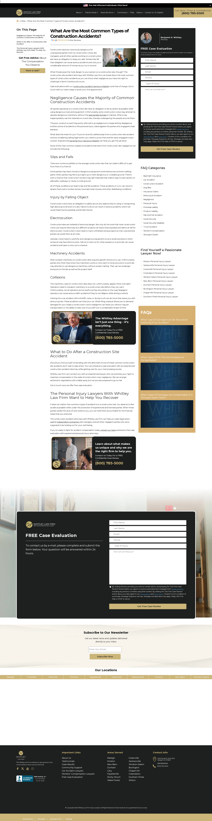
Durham (111, 767)
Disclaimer (41, 819)
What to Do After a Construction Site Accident (32, 43)
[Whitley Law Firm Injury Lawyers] (28, 12)
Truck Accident (150, 227)
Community (122, 13)
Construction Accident (153, 184)
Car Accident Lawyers (72, 771)
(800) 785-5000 (193, 13)
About (78, 13)
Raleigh (111, 758)
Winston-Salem (136, 764)
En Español (159, 13)
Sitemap (69, 819)
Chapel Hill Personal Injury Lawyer (158, 293)
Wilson (132, 780)
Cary (109, 771)
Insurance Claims (150, 192)
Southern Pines (136, 777)
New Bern (112, 764)
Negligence (148, 199)
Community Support (72, 767)
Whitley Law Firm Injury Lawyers (89, 808)
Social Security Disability (153, 223)
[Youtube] (27, 769)
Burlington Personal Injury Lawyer (158, 289)
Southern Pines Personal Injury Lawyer (160, 297)
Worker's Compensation (154, 231)
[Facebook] (17, 769)
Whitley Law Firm (182, 129)
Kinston (111, 761)
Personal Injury (150, 203)
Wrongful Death (150, 235)
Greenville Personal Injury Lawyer (158, 269)
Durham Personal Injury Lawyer (157, 285)
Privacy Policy (162, 137)
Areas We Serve (107, 13)
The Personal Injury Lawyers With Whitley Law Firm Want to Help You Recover (31, 50)
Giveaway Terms (56, 819)
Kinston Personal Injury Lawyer (157, 261)
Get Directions (162, 763)
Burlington (134, 767)
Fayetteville (113, 774)
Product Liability (150, 211)
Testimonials (68, 761)
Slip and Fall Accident (153, 215)
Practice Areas (90, 13)
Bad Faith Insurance (152, 176)
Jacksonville (135, 761)
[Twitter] (22, 769)
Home (17, 21)
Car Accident (149, 180)
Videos (139, 13)
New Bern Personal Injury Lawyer (158, 281)
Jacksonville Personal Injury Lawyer (159, 265)
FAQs (132, 13)
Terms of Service (149, 137)
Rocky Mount (113, 777)
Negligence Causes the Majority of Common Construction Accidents (31, 37)
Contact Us (149, 13)
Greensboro (134, 774)
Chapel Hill (134, 771)
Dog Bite (147, 188)
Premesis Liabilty (150, 207)
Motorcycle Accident (152, 196)
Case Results (68, 764)
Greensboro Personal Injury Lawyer (159, 273)
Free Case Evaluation (72, 777)
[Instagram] (32, 769)
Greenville (134, 758)
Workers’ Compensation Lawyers (78, 774)
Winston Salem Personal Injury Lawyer (160, 277)
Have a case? (33, 70)
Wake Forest (113, 780)
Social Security (149, 219)
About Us (66, 758)
